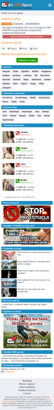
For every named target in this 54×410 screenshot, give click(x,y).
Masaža (22, 116)
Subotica (6, 84)
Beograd (6, 71)
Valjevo (24, 84)
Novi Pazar (45, 75)
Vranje (33, 84)
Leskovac (27, 75)
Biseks (33, 98)
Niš (36, 75)
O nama (27, 393)
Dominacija (14, 112)
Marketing (27, 381)
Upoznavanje (8, 120)
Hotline (13, 116)
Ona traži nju (44, 98)
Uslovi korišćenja (27, 387)
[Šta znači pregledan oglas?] (3, 48)
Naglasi (13, 48)
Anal (4, 112)
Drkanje (45, 112)
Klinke (31, 116)
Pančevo (16, 79)
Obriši (24, 48)
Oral (39, 116)
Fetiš (5, 116)
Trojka (14, 102)
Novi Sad (6, 79)
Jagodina (25, 71)
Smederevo (36, 79)
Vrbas (41, 84)
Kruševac (16, 75)
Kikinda (35, 71)
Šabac (26, 79)
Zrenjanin (7, 88)
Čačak (15, 71)
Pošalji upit (9, 371)
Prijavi (35, 48)
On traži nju (7, 98)
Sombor (47, 79)
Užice (15, 84)
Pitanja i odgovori (27, 384)
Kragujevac (46, 71)
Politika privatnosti (27, 390)
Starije (47, 116)
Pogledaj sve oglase (27, 60)
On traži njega (21, 98)
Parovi (5, 102)
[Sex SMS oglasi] (16, 5)
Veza (37, 112)
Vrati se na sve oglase (12, 13)
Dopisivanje (27, 112)
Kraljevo (6, 75)
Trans (22, 102)
